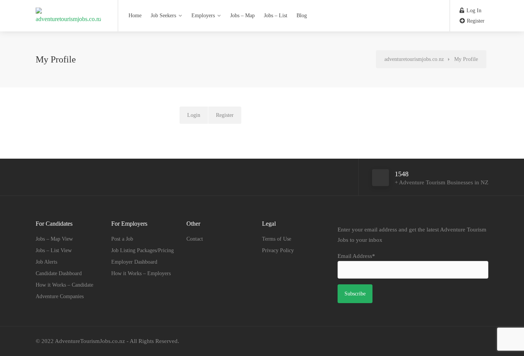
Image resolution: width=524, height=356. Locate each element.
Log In (473, 10)
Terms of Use (276, 239)
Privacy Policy (278, 250)
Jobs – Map (242, 15)
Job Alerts (46, 262)
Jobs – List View (54, 250)
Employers (203, 15)
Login (193, 115)
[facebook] (471, 341)
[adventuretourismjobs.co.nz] (68, 11)
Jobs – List (275, 15)
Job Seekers (163, 15)
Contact (194, 239)
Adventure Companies (60, 296)
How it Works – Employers (141, 273)
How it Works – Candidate (64, 285)
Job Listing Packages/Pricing (142, 250)
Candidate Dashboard (59, 273)
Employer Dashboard (134, 262)
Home (135, 15)
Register (474, 21)
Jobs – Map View (54, 239)
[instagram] (483, 341)
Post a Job (122, 239)
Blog (302, 15)
